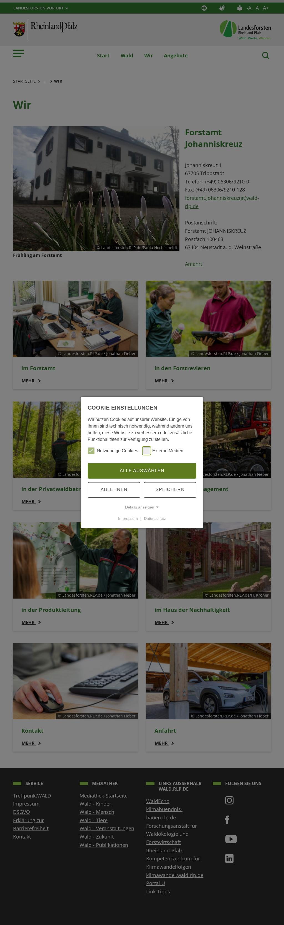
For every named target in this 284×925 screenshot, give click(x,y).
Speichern (170, 489)
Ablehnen (114, 489)
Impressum (128, 518)
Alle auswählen (142, 470)
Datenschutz (155, 518)
